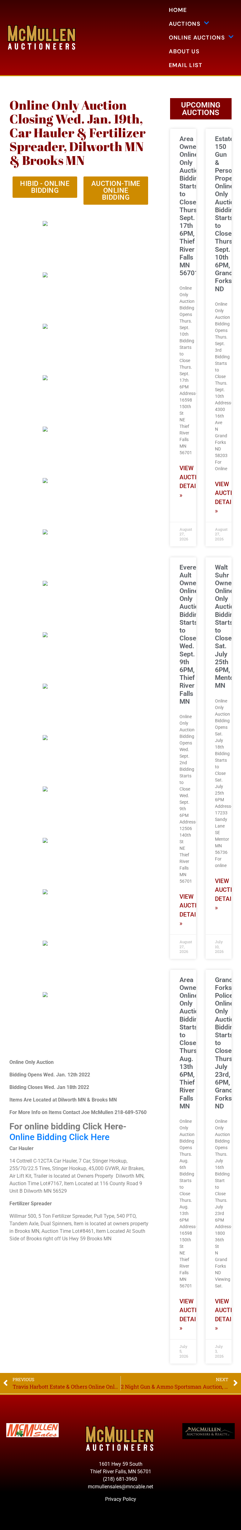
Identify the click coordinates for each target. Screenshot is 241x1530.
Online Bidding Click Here (59, 1137)
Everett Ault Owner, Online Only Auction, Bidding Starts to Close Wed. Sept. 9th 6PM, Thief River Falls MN (191, 634)
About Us (184, 51)
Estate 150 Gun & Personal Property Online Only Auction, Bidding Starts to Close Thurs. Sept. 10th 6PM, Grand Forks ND (228, 214)
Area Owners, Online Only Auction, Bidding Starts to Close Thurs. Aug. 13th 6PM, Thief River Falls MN (191, 1043)
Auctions (185, 24)
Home (178, 10)
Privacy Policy (120, 1499)
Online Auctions (197, 37)
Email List (186, 65)
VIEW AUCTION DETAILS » (192, 482)
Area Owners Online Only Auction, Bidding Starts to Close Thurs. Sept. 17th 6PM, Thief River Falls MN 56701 (191, 206)
